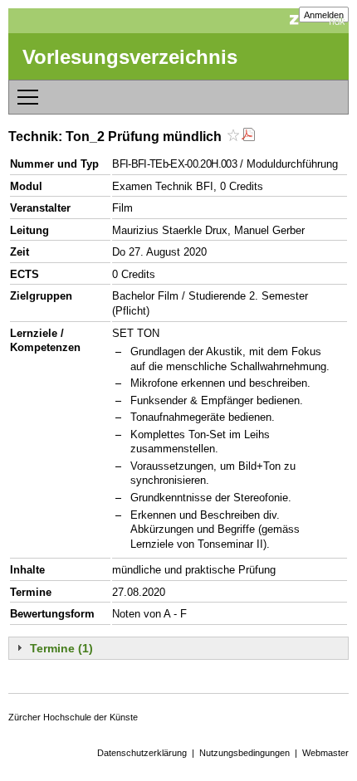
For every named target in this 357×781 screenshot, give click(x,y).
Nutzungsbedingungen (244, 753)
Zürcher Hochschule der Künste (73, 717)
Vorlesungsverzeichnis (129, 57)
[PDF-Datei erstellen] (248, 136)
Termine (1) (61, 648)
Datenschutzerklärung (142, 753)
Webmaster (325, 753)
